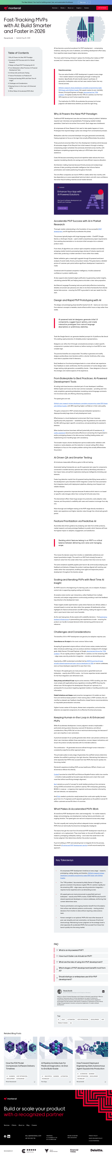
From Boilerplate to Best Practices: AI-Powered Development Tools (23, 69)
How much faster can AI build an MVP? (75, 956)
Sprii (55, 784)
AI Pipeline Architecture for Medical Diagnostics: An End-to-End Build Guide (54, 1066)
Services (6, 1125)
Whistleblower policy (95, 1138)
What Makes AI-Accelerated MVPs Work (22, 91)
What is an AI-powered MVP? (71, 950)
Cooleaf (56, 774)
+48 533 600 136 (30, 1138)
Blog (27, 1125)
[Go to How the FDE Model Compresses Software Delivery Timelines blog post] (20, 1048)
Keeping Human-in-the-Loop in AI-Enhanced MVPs (22, 87)
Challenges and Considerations (18, 83)
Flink (58, 796)
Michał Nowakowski (11, 1081)
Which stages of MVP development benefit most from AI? (82, 969)
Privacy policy (93, 1135)
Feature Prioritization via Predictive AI (20, 75)
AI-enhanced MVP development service (74, 845)
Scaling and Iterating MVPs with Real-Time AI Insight (22, 79)
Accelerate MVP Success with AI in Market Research (22, 61)
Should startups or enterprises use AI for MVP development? (78, 978)
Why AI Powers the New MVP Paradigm (21, 57)
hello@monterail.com (33, 1136)
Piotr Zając (44, 1081)
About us (21, 1125)
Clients (14, 1125)
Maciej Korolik (8, 38)
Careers (34, 1125)
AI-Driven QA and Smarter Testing (19, 73)
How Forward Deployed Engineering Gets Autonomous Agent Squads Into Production (91, 1066)
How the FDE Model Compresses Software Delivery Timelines (20, 1066)
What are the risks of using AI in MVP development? (81, 962)
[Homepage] (12, 8)
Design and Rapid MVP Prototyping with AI (21, 65)
